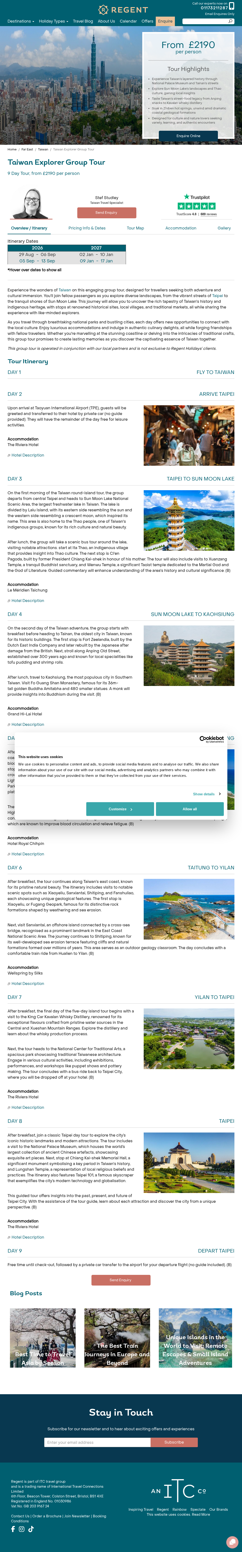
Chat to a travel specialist (106, 212)
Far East (27, 149)
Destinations (20, 21)
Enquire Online (188, 136)
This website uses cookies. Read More (178, 1514)
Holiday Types (52, 21)
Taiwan (43, 149)
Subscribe (174, 1442)
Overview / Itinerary (29, 228)
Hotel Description (28, 455)
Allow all (190, 809)
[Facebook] (13, 1529)
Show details (204, 794)
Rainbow (180, 1509)
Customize (117, 809)
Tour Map (135, 228)
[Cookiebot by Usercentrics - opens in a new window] (203, 739)
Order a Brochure (46, 1516)
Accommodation (180, 228)
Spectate (198, 1509)
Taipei (218, 295)
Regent (163, 1509)
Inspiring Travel (141, 1509)
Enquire (165, 21)
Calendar (128, 21)
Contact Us (20, 1516)
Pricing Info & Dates (87, 228)
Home (12, 149)
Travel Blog (83, 21)
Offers (147, 21)
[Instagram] (21, 1529)
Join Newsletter (77, 1516)
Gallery (224, 228)
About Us (106, 21)
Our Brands (218, 1509)
